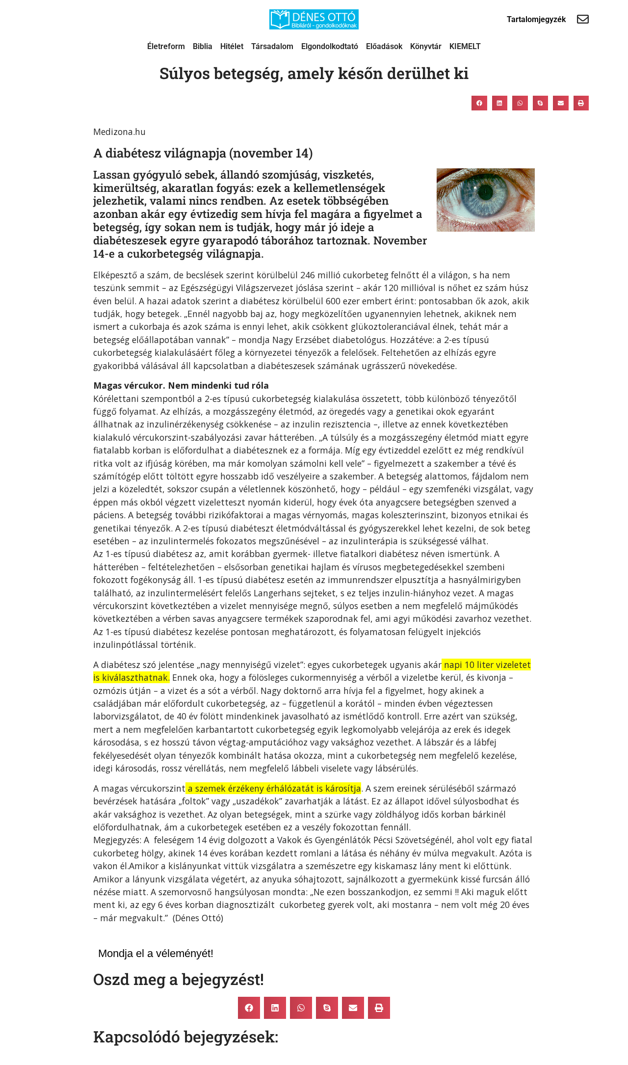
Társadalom (272, 46)
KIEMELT (465, 46)
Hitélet (231, 46)
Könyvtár (426, 46)
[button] (479, 103)
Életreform (166, 46)
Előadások (384, 46)
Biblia (202, 46)
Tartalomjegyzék (536, 19)
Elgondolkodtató (329, 46)
